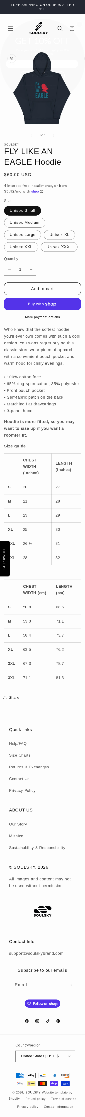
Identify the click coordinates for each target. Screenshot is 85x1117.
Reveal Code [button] (42, 75)
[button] (79, 24)
